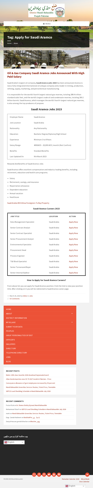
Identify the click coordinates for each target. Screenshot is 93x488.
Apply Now (73, 222)
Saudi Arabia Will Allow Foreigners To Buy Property (28, 203)
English (10, 442)
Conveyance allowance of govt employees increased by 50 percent (30, 383)
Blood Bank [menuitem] (85, 479)
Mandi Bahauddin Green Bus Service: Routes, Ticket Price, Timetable (30, 387)
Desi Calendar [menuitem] (84, 481)
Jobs (31, 296)
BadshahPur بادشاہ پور (32, 417)
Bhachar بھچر (35, 421)
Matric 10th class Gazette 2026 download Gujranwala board (27, 375)
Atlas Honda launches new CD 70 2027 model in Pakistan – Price (28, 379)
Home (9, 43)
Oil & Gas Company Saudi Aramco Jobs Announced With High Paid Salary (45, 74)
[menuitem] (40, 309)
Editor (25, 296)
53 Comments (15, 299)
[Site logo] (46, 16)
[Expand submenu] (72, 313)
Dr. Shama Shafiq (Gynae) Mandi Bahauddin (31, 405)
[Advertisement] (68, 452)
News (16, 43)
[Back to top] (87, 475)
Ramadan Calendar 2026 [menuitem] (70, 479)
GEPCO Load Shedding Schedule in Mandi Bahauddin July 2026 (28, 391)
